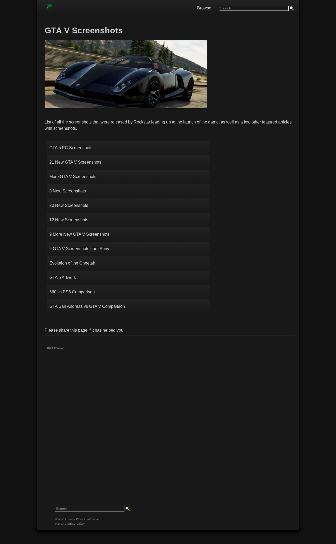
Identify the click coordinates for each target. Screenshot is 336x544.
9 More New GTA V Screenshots (80, 234)
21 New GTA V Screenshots (75, 162)
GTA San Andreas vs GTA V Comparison (87, 306)
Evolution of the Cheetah (72, 263)
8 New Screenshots (67, 191)
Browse (204, 8)
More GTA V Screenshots (72, 176)
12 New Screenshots (68, 220)
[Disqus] (169, 418)
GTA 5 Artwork (62, 277)
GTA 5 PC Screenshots (70, 148)
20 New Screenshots (68, 205)
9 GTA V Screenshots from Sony (79, 248)
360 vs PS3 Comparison (72, 292)
